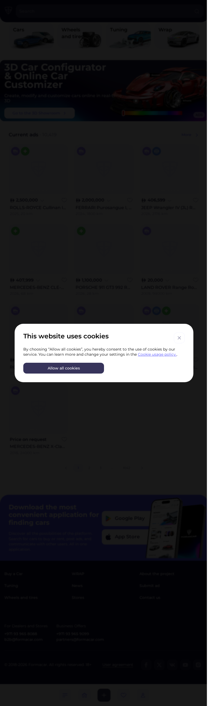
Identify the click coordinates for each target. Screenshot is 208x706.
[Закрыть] (179, 337)
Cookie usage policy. (157, 354)
